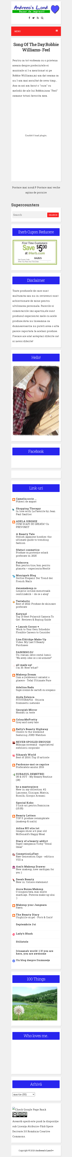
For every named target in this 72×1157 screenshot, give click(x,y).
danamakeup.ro (26, 588)
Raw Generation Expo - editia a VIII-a (35, 858)
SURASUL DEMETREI (30, 774)
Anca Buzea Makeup (29, 889)
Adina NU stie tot (27, 828)
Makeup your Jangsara (31, 904)
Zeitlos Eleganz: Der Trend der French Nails (34, 579)
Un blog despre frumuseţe (33, 960)
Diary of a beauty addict (32, 841)
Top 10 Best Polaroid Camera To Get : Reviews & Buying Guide (35, 618)
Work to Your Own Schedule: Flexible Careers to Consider (33, 631)
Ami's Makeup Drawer (30, 866)
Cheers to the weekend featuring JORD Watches (31, 733)
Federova (22, 562)
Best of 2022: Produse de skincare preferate (36, 605)
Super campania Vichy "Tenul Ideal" (34, 845)
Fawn (19, 907)
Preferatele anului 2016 (30, 767)
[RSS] (38, 17)
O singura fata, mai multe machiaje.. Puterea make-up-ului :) (35, 895)
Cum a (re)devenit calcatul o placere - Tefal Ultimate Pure (33, 679)
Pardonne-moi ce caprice (32, 764)
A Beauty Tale (25, 534)
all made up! (24, 665)
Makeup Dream (26, 674)
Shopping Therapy (28, 508)
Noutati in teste (25, 712)
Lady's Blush (24, 933)
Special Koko (24, 802)
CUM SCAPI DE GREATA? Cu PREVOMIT (32, 525)
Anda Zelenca (25, 697)
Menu (17, 31)
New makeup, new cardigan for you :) (35, 871)
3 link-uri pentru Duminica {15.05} (32, 807)
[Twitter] (33, 17)
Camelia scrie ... (26, 498)
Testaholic (23, 601)
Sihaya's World (26, 754)
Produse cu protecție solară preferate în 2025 (32, 554)
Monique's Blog (26, 575)
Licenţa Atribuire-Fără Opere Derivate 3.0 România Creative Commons (32, 1131)
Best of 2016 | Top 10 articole (32, 757)
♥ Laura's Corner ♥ (27, 626)
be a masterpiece (27, 786)
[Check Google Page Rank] (29, 1109)
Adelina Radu (25, 687)
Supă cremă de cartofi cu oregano (35, 690)
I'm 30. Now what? (27, 667)
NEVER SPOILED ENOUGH (33, 741)
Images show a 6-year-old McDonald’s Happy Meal (31, 832)
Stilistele (22, 941)
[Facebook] (29, 17)
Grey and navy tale (27, 722)
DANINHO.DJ (24, 652)
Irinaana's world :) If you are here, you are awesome (34, 952)
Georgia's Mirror (26, 709)
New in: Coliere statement (32, 882)
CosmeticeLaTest (27, 853)
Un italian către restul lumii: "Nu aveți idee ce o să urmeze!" (34, 656)
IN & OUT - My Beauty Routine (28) (34, 778)
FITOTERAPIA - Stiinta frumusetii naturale (30, 701)
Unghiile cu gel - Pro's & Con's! (34, 917)
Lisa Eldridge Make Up (31, 639)
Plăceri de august (26, 501)
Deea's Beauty (25, 879)
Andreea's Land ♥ (44, 1150)
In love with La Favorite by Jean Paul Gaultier (35, 513)
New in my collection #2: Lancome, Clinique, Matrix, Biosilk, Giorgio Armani (32, 792)
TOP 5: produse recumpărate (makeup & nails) (32, 820)
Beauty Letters (26, 815)
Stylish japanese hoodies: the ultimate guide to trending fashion (34, 540)
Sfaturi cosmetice (28, 549)
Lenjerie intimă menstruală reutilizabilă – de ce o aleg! (33, 592)
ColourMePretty (26, 719)
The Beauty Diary (27, 914)
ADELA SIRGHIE (26, 521)
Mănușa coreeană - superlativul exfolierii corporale (35, 746)
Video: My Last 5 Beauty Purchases (30, 644)
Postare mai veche (48, 187)
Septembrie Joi (26, 924)
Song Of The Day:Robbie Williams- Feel (36, 47)
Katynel (21, 613)
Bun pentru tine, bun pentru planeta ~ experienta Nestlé (33, 567)
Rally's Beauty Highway (32, 729)
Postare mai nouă (23, 187)
